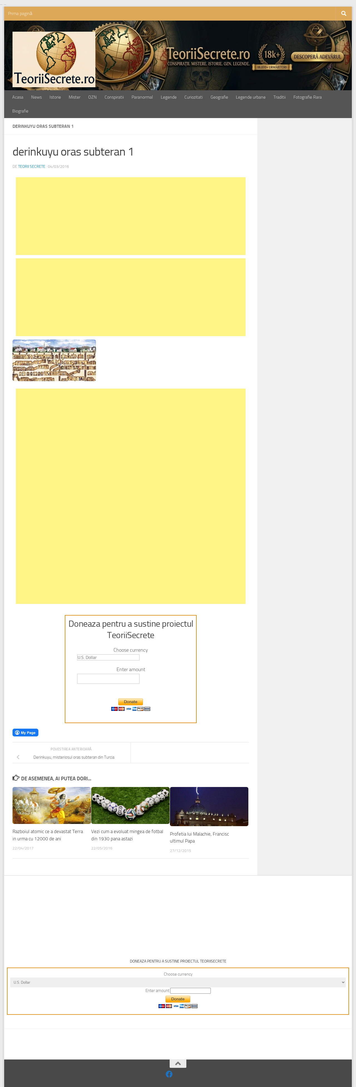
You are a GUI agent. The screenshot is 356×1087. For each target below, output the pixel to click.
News (36, 97)
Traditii (279, 97)
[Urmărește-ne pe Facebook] (169, 1074)
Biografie (20, 111)
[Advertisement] (131, 216)
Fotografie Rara (307, 97)
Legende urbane (251, 97)
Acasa (17, 97)
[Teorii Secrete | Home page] (54, 59)
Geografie (219, 97)
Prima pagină (20, 13)
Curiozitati (193, 97)
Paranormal (142, 97)
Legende (169, 97)
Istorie (55, 97)
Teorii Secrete (31, 166)
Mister (74, 97)
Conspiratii (114, 97)
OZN (92, 97)
